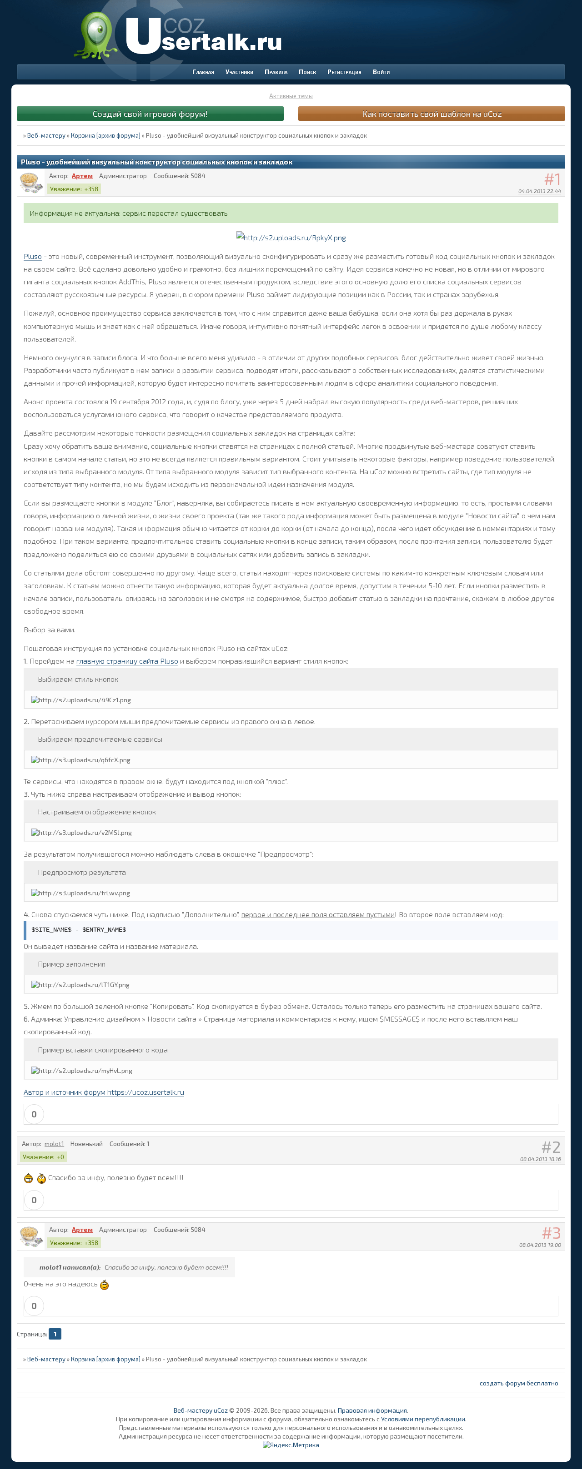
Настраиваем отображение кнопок (97, 811)
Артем (82, 175)
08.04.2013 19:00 (540, 1244)
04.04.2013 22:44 (539, 191)
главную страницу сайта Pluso (127, 660)
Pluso (33, 256)
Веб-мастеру (46, 135)
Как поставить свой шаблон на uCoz (432, 113)
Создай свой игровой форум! (150, 113)
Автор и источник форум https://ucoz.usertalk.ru (104, 1091)
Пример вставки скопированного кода (103, 1049)
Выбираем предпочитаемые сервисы (100, 738)
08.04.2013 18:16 (540, 1159)
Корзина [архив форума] (105, 135)
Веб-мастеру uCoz (201, 1410)
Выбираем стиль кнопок (78, 679)
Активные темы (291, 95)
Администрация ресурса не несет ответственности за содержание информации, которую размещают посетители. (291, 1436)
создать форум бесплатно (519, 1383)
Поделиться (558, 202)
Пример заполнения (71, 963)
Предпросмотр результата (82, 872)
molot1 (54, 1143)
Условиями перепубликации (423, 1419)
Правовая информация (372, 1410)
